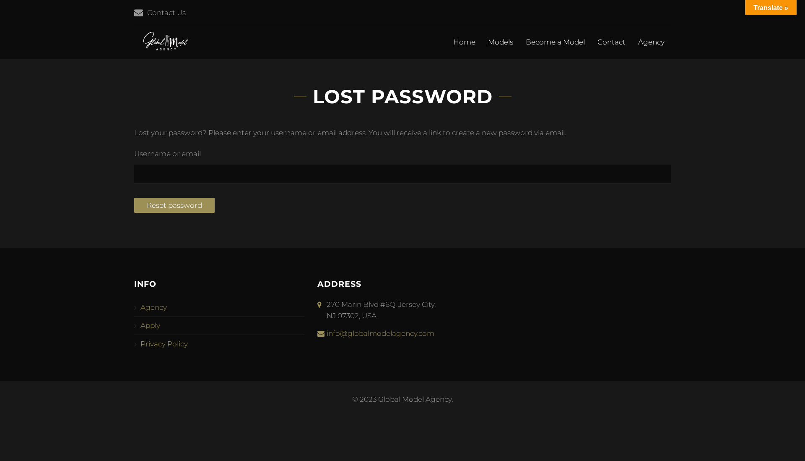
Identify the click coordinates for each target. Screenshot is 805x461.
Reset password (174, 205)
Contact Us (166, 12)
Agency (651, 42)
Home (464, 42)
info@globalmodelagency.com (380, 333)
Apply (150, 325)
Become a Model (555, 42)
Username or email (167, 153)
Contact (611, 42)
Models (500, 42)
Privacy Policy (164, 344)
